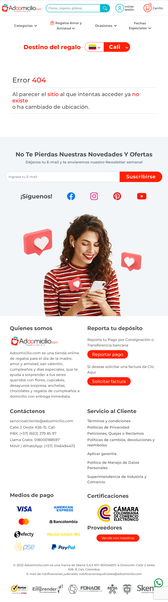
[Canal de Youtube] (142, 196)
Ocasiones (104, 26)
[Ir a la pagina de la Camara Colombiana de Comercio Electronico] (118, 513)
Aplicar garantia (102, 454)
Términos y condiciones (109, 421)
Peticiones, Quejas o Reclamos (115, 433)
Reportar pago (107, 354)
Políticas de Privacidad (108, 427)
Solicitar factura (109, 381)
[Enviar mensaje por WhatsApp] (158, 582)
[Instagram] (94, 196)
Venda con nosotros (117, 538)
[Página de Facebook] (71, 196)
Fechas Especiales (138, 25)
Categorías (23, 26)
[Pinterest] (117, 196)
